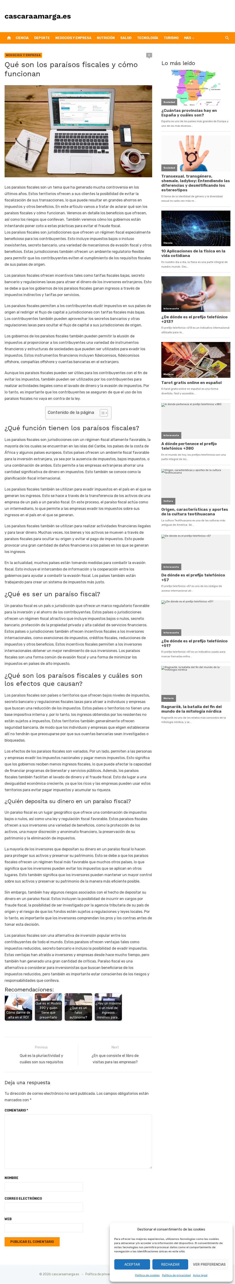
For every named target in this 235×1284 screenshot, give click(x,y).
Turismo (171, 38)
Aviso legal (200, 1275)
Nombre (11, 1178)
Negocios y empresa (73, 38)
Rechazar (170, 1264)
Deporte (42, 38)
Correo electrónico (23, 1199)
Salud (125, 38)
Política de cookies (147, 1275)
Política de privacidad (176, 1275)
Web (8, 1219)
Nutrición (106, 38)
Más (187, 38)
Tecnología (147, 38)
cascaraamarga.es (38, 16)
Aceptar (132, 1264)
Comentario (16, 1110)
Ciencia (22, 38)
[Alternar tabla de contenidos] (101, 413)
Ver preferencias (209, 1264)
